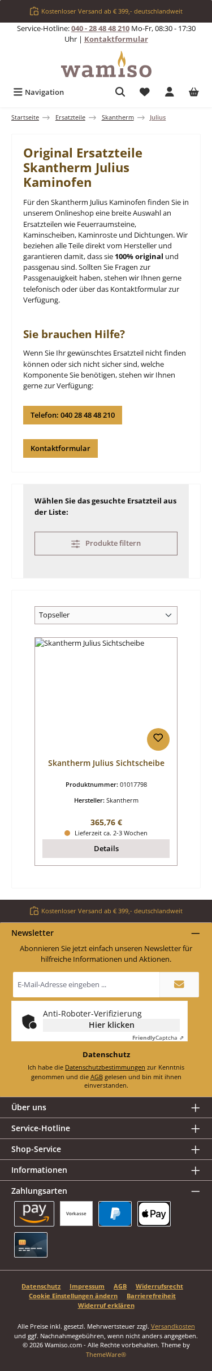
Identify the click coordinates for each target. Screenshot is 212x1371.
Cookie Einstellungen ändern (73, 1295)
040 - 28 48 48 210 (100, 28)
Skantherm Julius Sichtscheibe (106, 763)
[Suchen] (120, 92)
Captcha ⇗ (158, 1037)
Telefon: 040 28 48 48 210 (73, 415)
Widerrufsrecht (159, 1286)
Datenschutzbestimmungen (105, 1067)
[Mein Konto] (169, 92)
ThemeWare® (106, 1354)
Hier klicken (112, 1024)
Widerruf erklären (106, 1305)
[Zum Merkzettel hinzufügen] (158, 739)
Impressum (87, 1286)
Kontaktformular (116, 39)
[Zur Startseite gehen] (106, 64)
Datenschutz (40, 1286)
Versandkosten (173, 1326)
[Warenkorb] (193, 92)
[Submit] (179, 984)
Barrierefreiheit (151, 1295)
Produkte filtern (112, 543)
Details (106, 848)
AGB (96, 1076)
